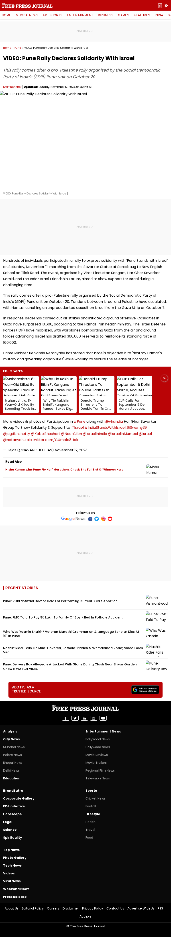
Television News (98, 778)
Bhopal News (12, 762)
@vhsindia (114, 421)
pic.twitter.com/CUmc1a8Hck (52, 439)
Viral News (12, 881)
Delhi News (11, 770)
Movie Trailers (96, 762)
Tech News (12, 865)
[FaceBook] (90, 519)
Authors (85, 916)
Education (11, 778)
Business (105, 15)
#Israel (77, 427)
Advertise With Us (140, 908)
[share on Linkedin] (84, 718)
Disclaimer (71, 908)
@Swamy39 (136, 427)
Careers (53, 908)
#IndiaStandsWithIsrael (105, 427)
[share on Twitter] (75, 718)
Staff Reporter (12, 87)
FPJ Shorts (52, 15)
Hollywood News (98, 747)
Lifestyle (93, 814)
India (159, 15)
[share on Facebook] (65, 718)
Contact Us (115, 908)
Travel (90, 829)
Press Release (15, 897)
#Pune (80, 421)
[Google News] (73, 519)
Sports (91, 790)
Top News (11, 850)
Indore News (12, 755)
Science (10, 829)
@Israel (145, 433)
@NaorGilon (71, 433)
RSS (160, 908)
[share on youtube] (103, 718)
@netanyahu (14, 439)
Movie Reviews (97, 755)
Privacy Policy (92, 908)
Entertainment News (103, 731)
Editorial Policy (33, 908)
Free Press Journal (27, 5)
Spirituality (12, 837)
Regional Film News (100, 770)
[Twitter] (96, 519)
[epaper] (160, 5)
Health (91, 822)
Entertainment (80, 15)
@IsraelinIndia (95, 433)
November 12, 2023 (71, 450)
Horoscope (12, 814)
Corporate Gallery (19, 798)
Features (142, 15)
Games (123, 15)
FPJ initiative (14, 806)
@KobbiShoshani (45, 433)
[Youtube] (110, 519)
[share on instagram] (93, 718)
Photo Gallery (14, 857)
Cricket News (96, 798)
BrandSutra (13, 790)
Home (6, 15)
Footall (91, 806)
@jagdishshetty (16, 433)
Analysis (10, 731)
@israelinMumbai (123, 433)
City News (11, 739)
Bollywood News (98, 739)
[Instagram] (103, 519)
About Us (11, 908)
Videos (9, 873)
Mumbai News (27, 15)
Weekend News (16, 889)
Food (89, 837)
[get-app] (166, 5)
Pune (17, 48)
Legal (7, 822)
